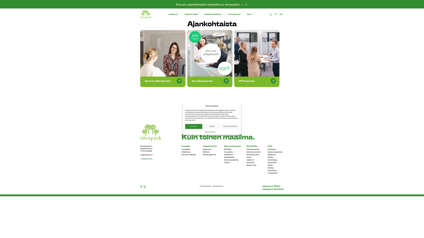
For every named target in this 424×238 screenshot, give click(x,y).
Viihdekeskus (186, 152)
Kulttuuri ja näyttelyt (189, 154)
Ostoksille (251, 146)
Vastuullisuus (272, 170)
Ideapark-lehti (251, 165)
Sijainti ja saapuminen (275, 152)
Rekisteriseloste (210, 132)
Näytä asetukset (230, 126)
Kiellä (212, 126)
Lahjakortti (250, 160)
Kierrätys (271, 168)
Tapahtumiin (210, 146)
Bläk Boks (206, 152)
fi (276, 14)
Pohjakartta (272, 154)
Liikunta (227, 162)
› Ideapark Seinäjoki (273, 189)
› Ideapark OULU (271, 186)
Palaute (270, 165)
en (281, 14)
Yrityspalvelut (272, 173)
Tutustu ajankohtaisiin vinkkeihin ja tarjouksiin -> (209, 5)
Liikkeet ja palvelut (252, 149)
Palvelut (270, 157)
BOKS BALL (228, 149)
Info (270, 146)
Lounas (248, 157)
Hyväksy (193, 126)
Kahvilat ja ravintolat (253, 152)
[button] (180, 14)
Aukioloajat (272, 149)
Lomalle (186, 146)
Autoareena (250, 162)
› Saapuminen (146, 159)
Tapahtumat (207, 149)
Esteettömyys (272, 160)
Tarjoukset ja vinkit (252, 154)
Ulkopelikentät (229, 157)
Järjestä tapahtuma (209, 154)
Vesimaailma (186, 149)
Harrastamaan (232, 146)
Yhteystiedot (272, 162)
